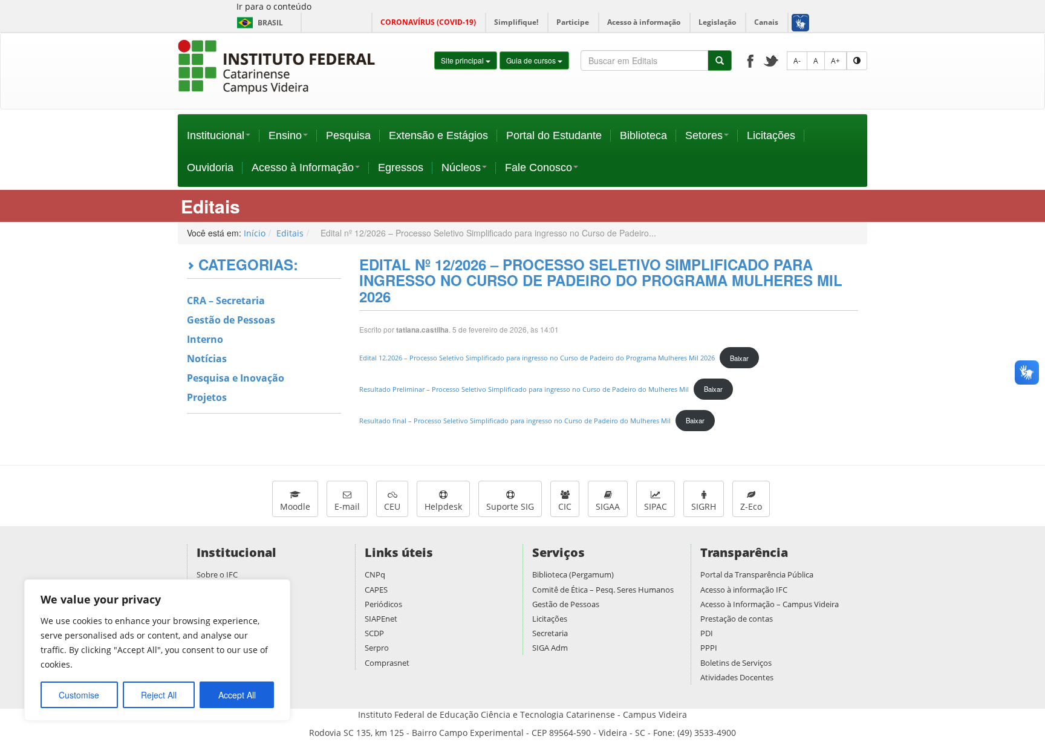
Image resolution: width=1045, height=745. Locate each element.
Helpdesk (443, 506)
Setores (704, 135)
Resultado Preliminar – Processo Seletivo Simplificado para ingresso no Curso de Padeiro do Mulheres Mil (524, 389)
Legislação (717, 22)
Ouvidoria (210, 167)
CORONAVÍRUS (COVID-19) (428, 22)
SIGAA (608, 506)
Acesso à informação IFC (743, 589)
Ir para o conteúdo (273, 6)
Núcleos (461, 167)
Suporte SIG (510, 506)
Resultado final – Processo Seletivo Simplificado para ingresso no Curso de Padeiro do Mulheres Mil (515, 420)
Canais (766, 22)
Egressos (400, 167)
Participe (572, 22)
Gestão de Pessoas (231, 320)
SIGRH (703, 506)
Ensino (285, 135)
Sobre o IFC (217, 574)
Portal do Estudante (554, 135)
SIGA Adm (550, 647)
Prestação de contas (736, 618)
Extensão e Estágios (438, 135)
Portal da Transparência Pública (756, 574)
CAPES (376, 589)
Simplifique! (516, 22)
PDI (706, 633)
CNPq (375, 574)
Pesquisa (348, 135)
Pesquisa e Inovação (235, 378)
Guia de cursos (532, 60)
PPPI (708, 647)
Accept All (237, 695)
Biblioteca (643, 135)
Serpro (377, 647)
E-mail (347, 506)
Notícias (207, 358)
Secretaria (550, 633)
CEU (392, 506)
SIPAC (655, 506)
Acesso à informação (643, 22)
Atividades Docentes (736, 677)
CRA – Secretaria (226, 300)
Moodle (295, 506)
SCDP (374, 633)
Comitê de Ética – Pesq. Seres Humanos (603, 589)
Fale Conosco (538, 167)
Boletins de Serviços (736, 662)
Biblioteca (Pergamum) (573, 574)
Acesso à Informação (303, 167)
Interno (205, 339)
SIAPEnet (381, 618)
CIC (564, 506)
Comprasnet (387, 662)
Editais (290, 233)
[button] (800, 22)
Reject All (159, 695)
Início (254, 233)
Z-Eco (751, 506)
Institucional (215, 135)
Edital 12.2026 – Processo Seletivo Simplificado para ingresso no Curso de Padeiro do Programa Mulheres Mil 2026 (537, 358)
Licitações (771, 135)
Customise (79, 695)
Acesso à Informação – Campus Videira (769, 604)
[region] (157, 650)
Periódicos (383, 604)
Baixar (739, 358)
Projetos (207, 397)
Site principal (463, 60)
